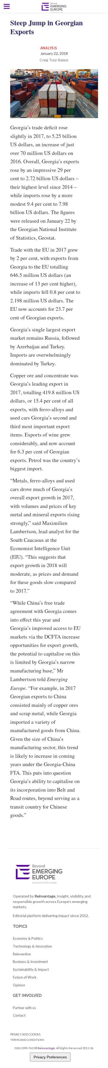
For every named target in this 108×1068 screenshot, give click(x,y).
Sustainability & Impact (31, 969)
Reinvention (22, 954)
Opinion (19, 985)
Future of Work (24, 977)
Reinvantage (46, 1048)
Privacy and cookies (25, 1034)
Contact (19, 1015)
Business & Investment (30, 962)
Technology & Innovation (32, 946)
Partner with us (24, 1008)
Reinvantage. (45, 896)
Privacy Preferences (50, 1057)
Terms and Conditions (27, 1039)
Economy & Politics (28, 938)
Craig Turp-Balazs (54, 60)
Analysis (48, 48)
